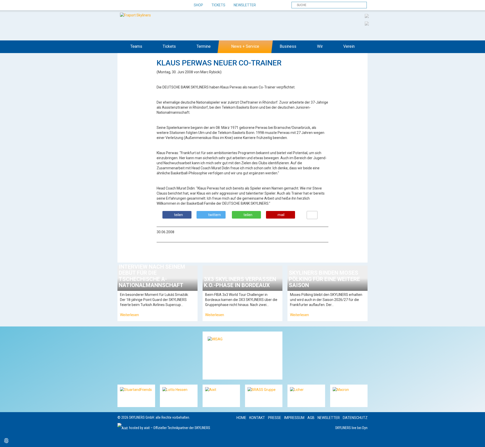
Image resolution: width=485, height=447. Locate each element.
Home (241, 418)
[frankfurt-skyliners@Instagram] (139, 5)
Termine (204, 46)
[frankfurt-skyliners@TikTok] (130, 5)
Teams (136, 46)
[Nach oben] (476, 438)
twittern (214, 215)
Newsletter (245, 5)
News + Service (245, 46)
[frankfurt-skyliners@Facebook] (121, 5)
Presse (274, 418)
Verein (349, 46)
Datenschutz (355, 418)
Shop (198, 5)
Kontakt (257, 418)
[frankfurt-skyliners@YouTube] (148, 5)
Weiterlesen (129, 315)
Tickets (218, 5)
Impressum (294, 418)
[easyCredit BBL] (367, 15)
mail (281, 215)
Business (288, 46)
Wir (320, 46)
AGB (310, 418)
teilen (178, 215)
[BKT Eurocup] (367, 23)
